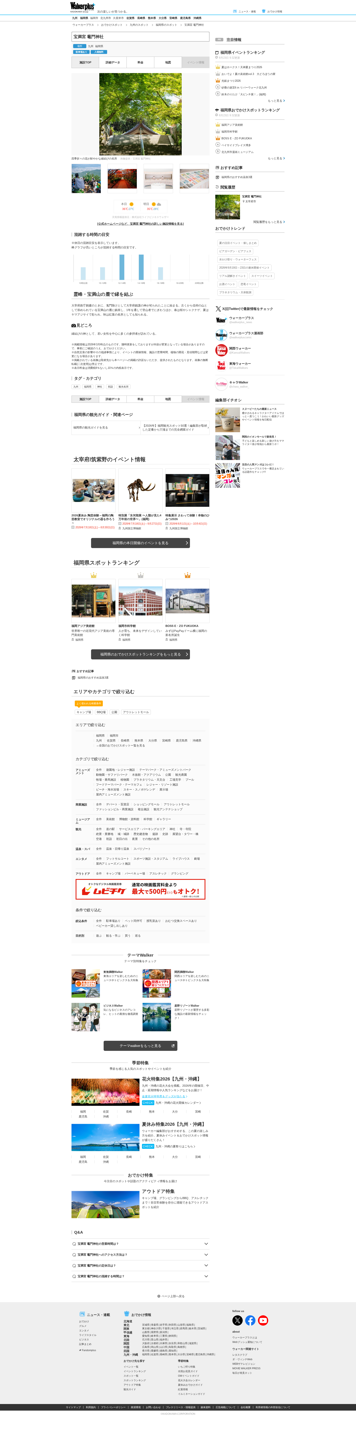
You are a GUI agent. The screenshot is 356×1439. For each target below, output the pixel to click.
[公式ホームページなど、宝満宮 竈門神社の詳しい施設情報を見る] (140, 223)
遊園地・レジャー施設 (120, 769)
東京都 (146, 1328)
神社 (99, 386)
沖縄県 (197, 18)
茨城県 (201, 1328)
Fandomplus (89, 1350)
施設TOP (85, 62)
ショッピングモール (146, 804)
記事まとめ (85, 1344)
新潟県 (163, 1332)
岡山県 (154, 1347)
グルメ (83, 1326)
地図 (168, 62)
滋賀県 (192, 1343)
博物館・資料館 (129, 819)
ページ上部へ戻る (173, 1296)
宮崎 (198, 1111)
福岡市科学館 (229, 131)
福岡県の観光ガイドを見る (90, 427)
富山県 (154, 1339)
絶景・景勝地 (104, 834)
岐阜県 (154, 1335)
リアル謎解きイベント (232, 275)
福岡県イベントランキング (242, 52)
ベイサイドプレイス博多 (236, 145)
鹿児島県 (185, 18)
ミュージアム (83, 821)
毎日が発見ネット (242, 1372)
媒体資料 (206, 1407)
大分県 (163, 18)
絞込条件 (81, 921)
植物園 (125, 779)
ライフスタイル (87, 1335)
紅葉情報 (183, 1389)
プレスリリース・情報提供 (181, 1407)
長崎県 (141, 18)
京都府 (154, 1343)
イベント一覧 (131, 1366)
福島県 (190, 1324)
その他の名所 (150, 839)
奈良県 (172, 1343)
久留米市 (118, 18)
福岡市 (94, 18)
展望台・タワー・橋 (185, 834)
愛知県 (146, 1335)
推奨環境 (136, 1407)
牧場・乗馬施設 (106, 779)
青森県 (154, 1324)
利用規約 (91, 1407)
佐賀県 (130, 18)
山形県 (181, 1324)
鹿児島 (83, 1116)
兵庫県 (163, 1343)
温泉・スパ (83, 849)
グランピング (179, 873)
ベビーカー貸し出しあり (112, 925)
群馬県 (183, 1328)
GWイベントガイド (188, 1375)
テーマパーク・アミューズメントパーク (165, 769)
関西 (126, 1343)
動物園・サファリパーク (112, 774)
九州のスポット (139, 24)
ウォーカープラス (83, 24)
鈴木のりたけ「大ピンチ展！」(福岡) (243, 94)
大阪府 (146, 1343)
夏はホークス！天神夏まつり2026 (241, 67)
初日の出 (122, 839)
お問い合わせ (153, 1407)
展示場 (163, 789)
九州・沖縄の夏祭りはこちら (168, 1146)
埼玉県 (175, 1328)
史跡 (165, 834)
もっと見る (275, 100)
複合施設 (143, 809)
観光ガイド (130, 1389)
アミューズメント (83, 771)
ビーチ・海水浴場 (107, 789)
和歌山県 (182, 1343)
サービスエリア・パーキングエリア (142, 829)
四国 (126, 1351)
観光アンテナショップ (168, 809)
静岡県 (172, 1335)
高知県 (172, 1350)
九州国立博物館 (131, 528)
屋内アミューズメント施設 (113, 794)
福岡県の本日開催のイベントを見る (140, 543)
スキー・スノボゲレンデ (139, 789)
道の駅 (110, 829)
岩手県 (163, 1324)
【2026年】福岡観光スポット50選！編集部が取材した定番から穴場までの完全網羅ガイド (174, 427)
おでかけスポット (112, 24)
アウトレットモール (136, 712)
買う (128, 935)
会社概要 (246, 1407)
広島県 (146, 1347)
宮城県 (146, 1324)
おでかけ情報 (274, 11)
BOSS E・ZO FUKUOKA (236, 138)
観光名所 (124, 386)
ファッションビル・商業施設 (115, 809)
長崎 (129, 1111)
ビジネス (84, 1339)
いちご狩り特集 (186, 1366)
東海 (126, 1336)
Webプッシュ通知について (247, 1342)
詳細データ (113, 62)
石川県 (146, 1339)
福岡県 (84, 18)
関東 (126, 1328)
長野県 (154, 1332)
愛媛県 (154, 1350)
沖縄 (106, 1116)
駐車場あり (113, 920)
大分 (175, 1111)
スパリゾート (142, 848)
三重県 (163, 1335)
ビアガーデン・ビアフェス (235, 251)
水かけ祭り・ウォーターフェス (238, 259)
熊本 (152, 1111)
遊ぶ (99, 935)
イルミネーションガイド (191, 1393)
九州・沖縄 (131, 1354)
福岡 (83, 1111)
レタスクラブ (239, 1354)
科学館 (148, 819)
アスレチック (158, 873)
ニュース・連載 (247, 11)
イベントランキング (135, 1371)
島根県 (181, 1347)
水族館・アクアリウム (146, 774)
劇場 (197, 858)
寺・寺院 (185, 829)
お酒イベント (227, 284)
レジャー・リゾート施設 (162, 784)
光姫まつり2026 (231, 80)
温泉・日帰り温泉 (117, 848)
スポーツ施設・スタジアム (151, 858)
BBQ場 (101, 712)
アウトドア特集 (158, 1191)
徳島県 (163, 1350)
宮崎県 (173, 18)
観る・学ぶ (113, 935)
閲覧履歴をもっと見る (267, 221)
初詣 (110, 386)
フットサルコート (117, 858)
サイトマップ (73, 1407)
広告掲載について (225, 1407)
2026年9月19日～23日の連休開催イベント (244, 267)
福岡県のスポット (166, 24)
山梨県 (146, 1332)
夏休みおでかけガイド (190, 1384)
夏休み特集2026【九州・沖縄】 (174, 1124)
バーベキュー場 (135, 873)
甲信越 (128, 1332)
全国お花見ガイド (188, 1371)
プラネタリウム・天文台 (149, 779)
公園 (114, 712)
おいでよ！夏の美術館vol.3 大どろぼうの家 (248, 74)
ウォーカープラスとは (244, 1337)
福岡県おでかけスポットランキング (250, 110)
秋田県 (172, 1324)
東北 (126, 1325)
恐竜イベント (249, 284)
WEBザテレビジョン (243, 1363)
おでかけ (84, 1321)
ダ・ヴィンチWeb (242, 1359)
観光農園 (181, 774)
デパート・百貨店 (117, 804)
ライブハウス (181, 858)
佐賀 (106, 1111)
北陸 (126, 1339)
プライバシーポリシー (113, 1407)
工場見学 (175, 779)
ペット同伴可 (133, 920)
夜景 (135, 839)
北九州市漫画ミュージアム (237, 152)
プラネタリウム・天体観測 (235, 292)
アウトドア (83, 873)
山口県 (163, 1347)
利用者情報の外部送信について (273, 1407)
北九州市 (105, 18)
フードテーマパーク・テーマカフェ (119, 784)
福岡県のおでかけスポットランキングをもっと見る (140, 654)
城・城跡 (123, 834)
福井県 (163, 1339)
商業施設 (81, 804)
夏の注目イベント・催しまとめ (238, 242)
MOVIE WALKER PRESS (246, 1368)
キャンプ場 (84, 712)
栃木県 (192, 1328)
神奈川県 (156, 1328)
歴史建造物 (141, 834)
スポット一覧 (131, 1375)
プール (189, 779)
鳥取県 (172, 1347)
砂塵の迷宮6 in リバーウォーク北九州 (244, 87)
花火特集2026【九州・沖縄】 (172, 1079)
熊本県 (152, 18)
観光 (78, 829)
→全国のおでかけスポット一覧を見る (120, 745)
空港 (99, 839)
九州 (74, 18)
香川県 (146, 1350)
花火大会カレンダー (189, 1380)
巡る (138, 935)
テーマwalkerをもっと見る (140, 1046)
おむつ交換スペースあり (181, 920)
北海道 (128, 1321)
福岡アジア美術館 (232, 124)
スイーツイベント (262, 275)
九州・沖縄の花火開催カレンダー (171, 1102)
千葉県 (166, 1328)
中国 (126, 1347)
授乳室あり (153, 920)
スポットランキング (135, 1380)
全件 (99, 769)
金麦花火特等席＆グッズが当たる (163, 1096)
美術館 (110, 819)
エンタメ (81, 858)
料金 (140, 62)
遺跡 (155, 834)
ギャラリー (164, 819)
